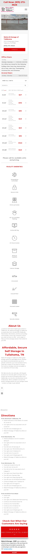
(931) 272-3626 (9, 46)
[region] (14, 398)
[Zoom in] (2, 388)
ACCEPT (14, 552)
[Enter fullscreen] (2, 393)
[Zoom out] (2, 390)
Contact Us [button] (14, 49)
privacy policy (8, 549)
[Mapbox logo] (4, 410)
